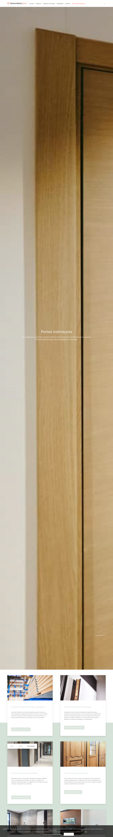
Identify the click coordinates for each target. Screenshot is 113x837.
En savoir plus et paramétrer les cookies (52, 834)
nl (104, 3)
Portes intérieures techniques (74, 727)
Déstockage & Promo (78, 3)
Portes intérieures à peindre (21, 729)
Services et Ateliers (49, 3)
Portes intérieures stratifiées (21, 797)
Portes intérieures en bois (73, 792)
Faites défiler (98, 635)
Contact (67, 3)
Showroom (60, 3)
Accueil (32, 3)
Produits (38, 3)
